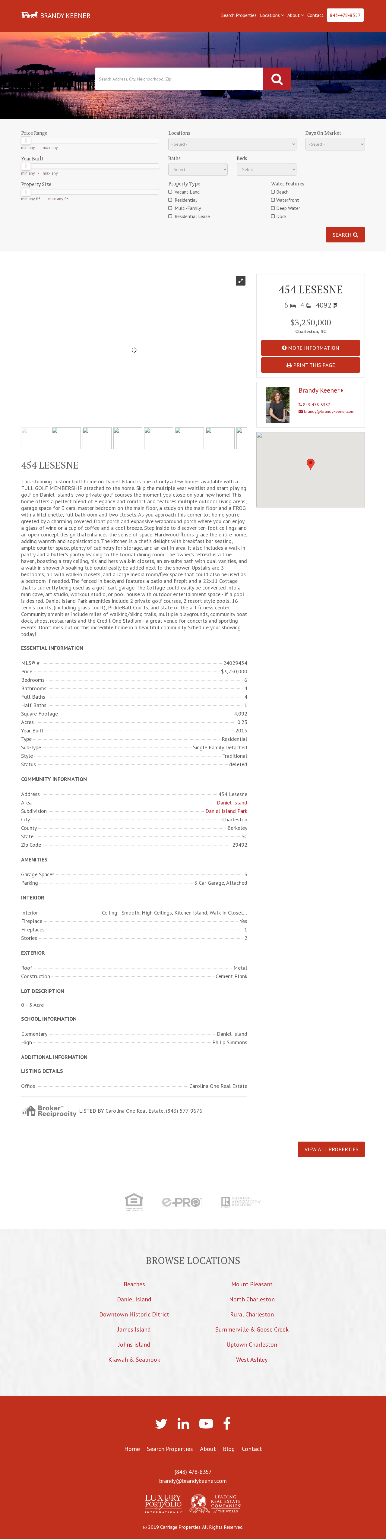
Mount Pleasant (252, 1284)
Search (343, 234)
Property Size (36, 184)
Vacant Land (186, 192)
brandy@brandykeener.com (328, 411)
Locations (270, 15)
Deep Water (288, 208)
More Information (312, 347)
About (294, 15)
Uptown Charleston (251, 1344)
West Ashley (251, 1360)
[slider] (26, 140)
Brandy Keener (320, 390)
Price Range (34, 133)
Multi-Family (187, 208)
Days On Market (323, 133)
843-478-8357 (345, 15)
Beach (282, 192)
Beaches (134, 1284)
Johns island (134, 1344)
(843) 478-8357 (193, 1471)
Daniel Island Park (226, 811)
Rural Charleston (252, 1314)
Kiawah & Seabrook (134, 1360)
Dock (281, 216)
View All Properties (331, 1149)
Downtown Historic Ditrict (134, 1314)
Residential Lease (191, 216)
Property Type (184, 183)
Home (132, 1449)
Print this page (313, 365)
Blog (229, 1449)
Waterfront (287, 200)
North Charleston (252, 1299)
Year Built (32, 158)
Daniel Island (232, 802)
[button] (311, 464)
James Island (134, 1329)
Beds (242, 158)
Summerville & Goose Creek (252, 1329)
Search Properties (239, 15)
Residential (185, 200)
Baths (174, 158)
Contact (315, 15)
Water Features (287, 183)
